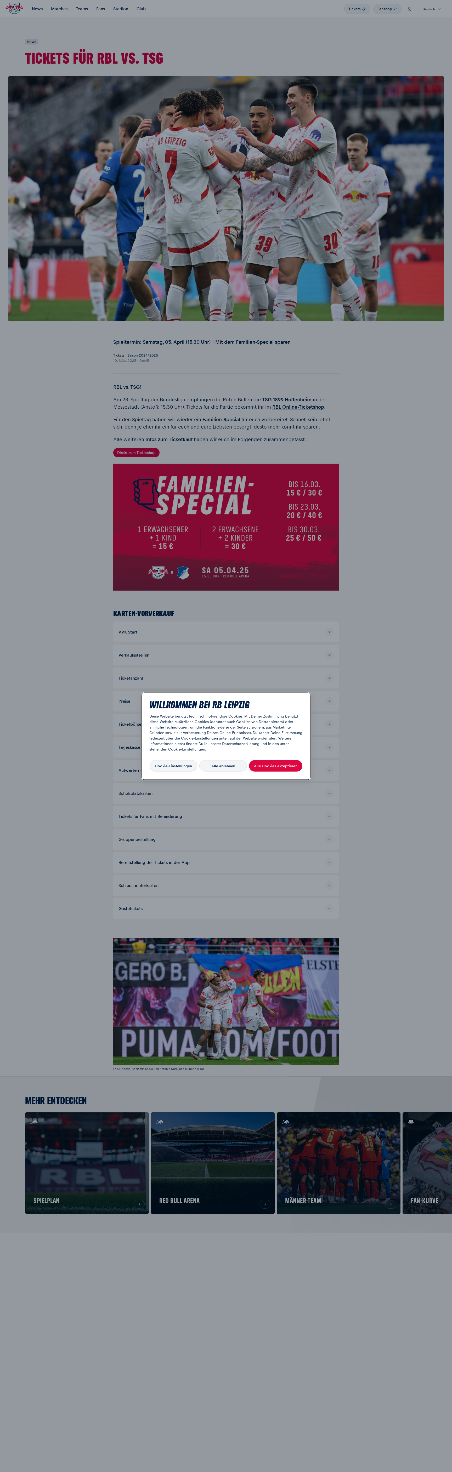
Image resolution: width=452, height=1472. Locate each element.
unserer (214, 743)
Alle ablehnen (223, 765)
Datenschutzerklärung (240, 743)
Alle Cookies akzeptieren (275, 765)
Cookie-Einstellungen (173, 765)
